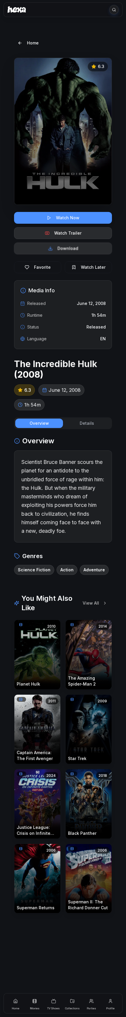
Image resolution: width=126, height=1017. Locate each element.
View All (91, 602)
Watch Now (67, 217)
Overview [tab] (39, 423)
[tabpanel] (63, 505)
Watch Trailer (67, 232)
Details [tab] (87, 423)
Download (67, 248)
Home (33, 42)
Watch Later (93, 267)
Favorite (42, 267)
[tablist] (63, 423)
